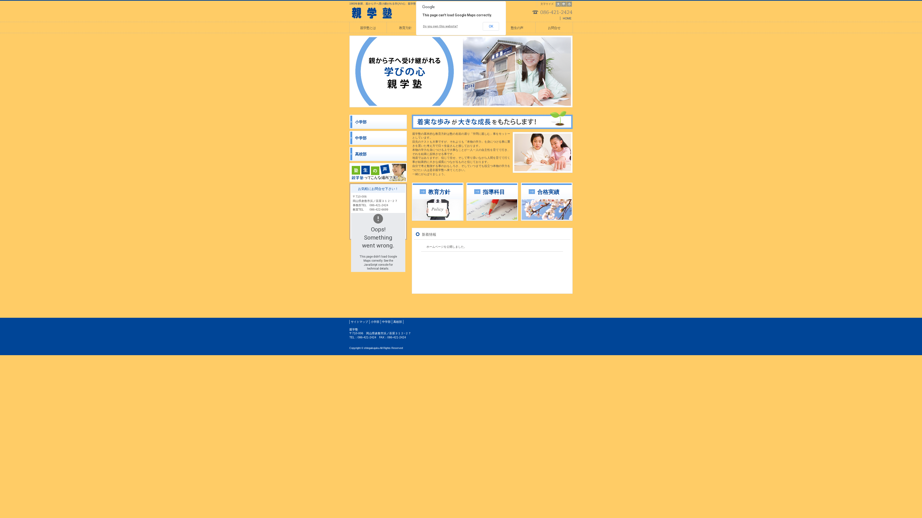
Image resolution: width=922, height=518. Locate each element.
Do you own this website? (440, 26)
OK (491, 26)
